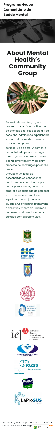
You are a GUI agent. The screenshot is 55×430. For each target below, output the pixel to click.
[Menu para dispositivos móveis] (49, 10)
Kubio (50, 425)
